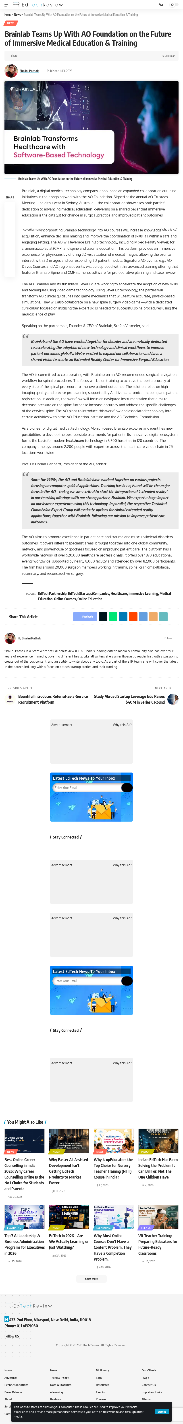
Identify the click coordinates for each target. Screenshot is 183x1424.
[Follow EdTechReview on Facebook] (56, 847)
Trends (146, 1227)
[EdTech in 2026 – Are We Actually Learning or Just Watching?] (69, 1217)
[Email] (63, 55)
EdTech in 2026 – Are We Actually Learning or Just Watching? (69, 1241)
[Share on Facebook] (22, 55)
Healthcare (119, 593)
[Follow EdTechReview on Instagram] (92, 847)
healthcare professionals (102, 555)
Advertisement (32, 229)
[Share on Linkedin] (43, 55)
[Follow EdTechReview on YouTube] (80, 847)
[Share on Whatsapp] (36, 55)
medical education (76, 209)
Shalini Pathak (29, 71)
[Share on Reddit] (50, 55)
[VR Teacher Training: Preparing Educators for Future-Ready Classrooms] (158, 1217)
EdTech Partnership (52, 593)
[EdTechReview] (37, 4)
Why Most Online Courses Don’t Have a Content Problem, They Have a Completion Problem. (113, 1247)
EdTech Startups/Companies (88, 593)
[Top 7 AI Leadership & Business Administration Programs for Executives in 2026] (24, 1217)
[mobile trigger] (8, 4)
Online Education (89, 599)
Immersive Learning (143, 593)
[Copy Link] (70, 55)
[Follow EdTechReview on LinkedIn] (103, 847)
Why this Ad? (169, 229)
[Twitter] (177, 638)
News (11, 23)
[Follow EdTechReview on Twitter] (68, 847)
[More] (77, 55)
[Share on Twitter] (29, 55)
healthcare (75, 440)
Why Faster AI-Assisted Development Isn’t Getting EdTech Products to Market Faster (68, 1171)
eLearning (14, 1227)
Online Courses (65, 599)
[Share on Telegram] (57, 55)
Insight (57, 1151)
